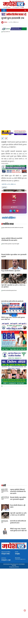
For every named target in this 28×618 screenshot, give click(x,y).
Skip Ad (14, 315)
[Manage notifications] (25, 610)
